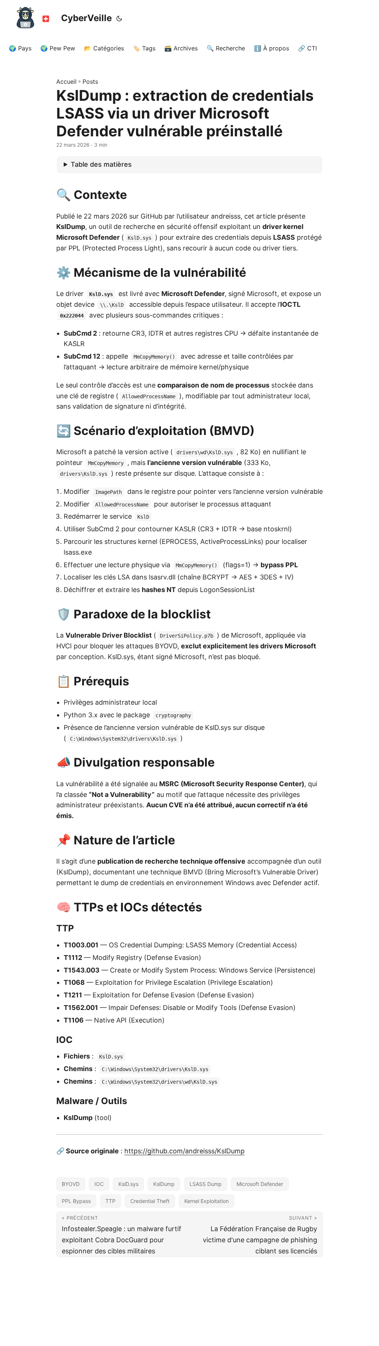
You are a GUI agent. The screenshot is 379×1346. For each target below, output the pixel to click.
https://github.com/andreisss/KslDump (184, 1151)
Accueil (66, 81)
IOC (99, 1184)
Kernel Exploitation (206, 1201)
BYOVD (71, 1184)
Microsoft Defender (260, 1184)
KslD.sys (128, 1184)
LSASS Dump (206, 1184)
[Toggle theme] (119, 18)
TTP (110, 1201)
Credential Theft (150, 1201)
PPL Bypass (76, 1201)
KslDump (164, 1184)
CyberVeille (86, 18)
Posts (90, 81)
